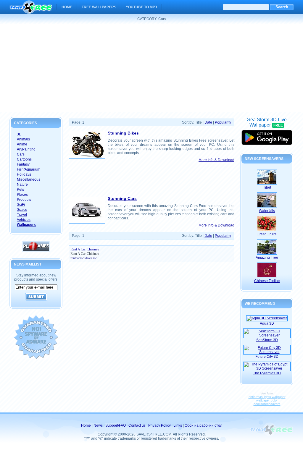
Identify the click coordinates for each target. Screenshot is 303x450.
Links (177, 425)
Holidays (24, 174)
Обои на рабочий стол (203, 425)
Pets (20, 189)
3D (19, 134)
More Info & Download (216, 160)
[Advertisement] (151, 68)
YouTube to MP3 (141, 7)
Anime (22, 144)
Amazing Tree (267, 257)
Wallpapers (26, 225)
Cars (21, 154)
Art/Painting (26, 149)
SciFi (21, 205)
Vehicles (23, 220)
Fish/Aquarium (28, 169)
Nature (22, 184)
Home (67, 7)
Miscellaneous (28, 179)
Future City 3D (266, 357)
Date (208, 122)
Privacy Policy (159, 425)
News (98, 425)
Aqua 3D (267, 323)
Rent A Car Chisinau (84, 254)
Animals (23, 139)
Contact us (137, 425)
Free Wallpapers (99, 7)
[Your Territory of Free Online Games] (36, 250)
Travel (22, 215)
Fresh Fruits (266, 234)
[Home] (30, 10)
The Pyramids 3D (267, 373)
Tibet (267, 187)
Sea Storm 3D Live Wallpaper (266, 135)
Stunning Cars (122, 198)
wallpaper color (267, 400)
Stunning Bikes (123, 133)
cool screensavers (267, 404)
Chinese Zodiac (267, 281)
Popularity (223, 122)
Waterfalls (267, 211)
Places (22, 194)
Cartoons (24, 159)
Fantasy (23, 164)
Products (24, 200)
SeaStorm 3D (267, 340)
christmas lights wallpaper (267, 397)
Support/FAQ (115, 425)
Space (22, 210)
